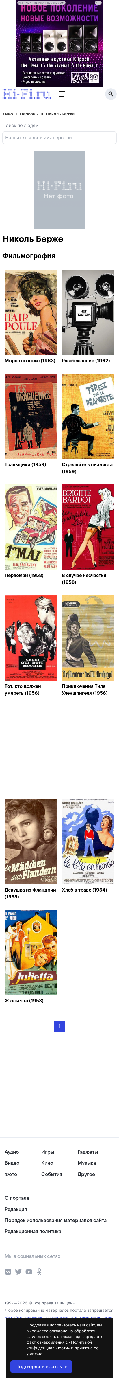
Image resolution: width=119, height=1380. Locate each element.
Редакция (16, 1209)
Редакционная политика (33, 1231)
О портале (17, 1198)
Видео (12, 1163)
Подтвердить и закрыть (41, 1366)
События (51, 1174)
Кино (7, 114)
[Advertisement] (48, 749)
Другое (86, 1174)
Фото (11, 1174)
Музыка (87, 1163)
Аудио (12, 1152)
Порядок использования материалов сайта (56, 1220)
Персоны (29, 114)
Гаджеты (88, 1152)
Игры (47, 1152)
